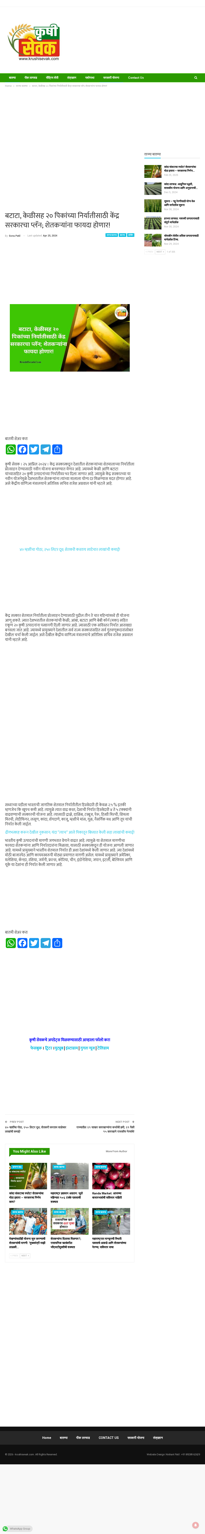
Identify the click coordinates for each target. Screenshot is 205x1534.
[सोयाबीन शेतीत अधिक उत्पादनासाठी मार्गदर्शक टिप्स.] (153, 240)
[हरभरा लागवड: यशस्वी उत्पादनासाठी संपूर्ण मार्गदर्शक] (153, 223)
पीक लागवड (31, 77)
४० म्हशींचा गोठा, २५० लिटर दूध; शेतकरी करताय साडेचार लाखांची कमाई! (70, 549)
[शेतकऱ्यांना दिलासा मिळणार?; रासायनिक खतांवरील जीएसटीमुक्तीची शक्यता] (69, 1221)
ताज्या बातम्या (112, 235)
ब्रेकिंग (130, 235)
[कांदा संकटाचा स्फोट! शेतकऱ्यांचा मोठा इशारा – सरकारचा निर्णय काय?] (28, 1176)
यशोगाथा (89, 77)
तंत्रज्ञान (71, 77)
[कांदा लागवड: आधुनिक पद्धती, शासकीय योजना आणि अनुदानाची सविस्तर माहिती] (153, 188)
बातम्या (12, 77)
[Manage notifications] (195, 1525)
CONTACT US (109, 1438)
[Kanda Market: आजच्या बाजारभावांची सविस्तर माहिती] (111, 1176)
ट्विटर (48, 1048)
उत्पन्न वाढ (17, 1167)
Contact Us (136, 77)
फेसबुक (36, 1048)
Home (46, 1438)
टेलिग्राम (103, 1048)
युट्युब (59, 1048)
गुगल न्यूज (87, 1048)
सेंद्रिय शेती (52, 77)
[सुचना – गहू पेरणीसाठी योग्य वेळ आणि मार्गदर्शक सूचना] (153, 205)
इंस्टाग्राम (72, 1048)
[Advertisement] (136, 40)
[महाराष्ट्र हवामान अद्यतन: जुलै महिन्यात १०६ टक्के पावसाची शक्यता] (69, 1176)
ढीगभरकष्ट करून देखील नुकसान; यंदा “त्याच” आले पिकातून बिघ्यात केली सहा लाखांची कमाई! (69, 832)
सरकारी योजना (111, 77)
